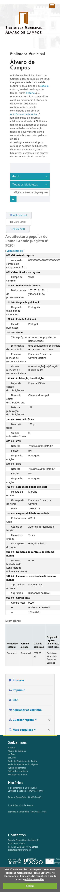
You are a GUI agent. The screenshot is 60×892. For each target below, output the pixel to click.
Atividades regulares (18, 771)
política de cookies (34, 879)
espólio (44, 86)
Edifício (11, 754)
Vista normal (19, 215)
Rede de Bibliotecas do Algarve (23, 764)
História (11, 747)
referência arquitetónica (24, 114)
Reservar (18, 680)
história (30, 93)
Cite (15, 700)
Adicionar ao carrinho (27, 710)
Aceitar (30, 886)
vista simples (15, 251)
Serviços (12, 757)
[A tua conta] (55, 11)
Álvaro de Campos (17, 751)
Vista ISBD (19, 229)
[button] (48, 12)
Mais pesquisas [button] (23, 730)
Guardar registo (23, 720)
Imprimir (18, 690)
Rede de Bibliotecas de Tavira (22, 761)
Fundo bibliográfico (17, 768)
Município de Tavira (17, 774)
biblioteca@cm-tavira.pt (19, 850)
